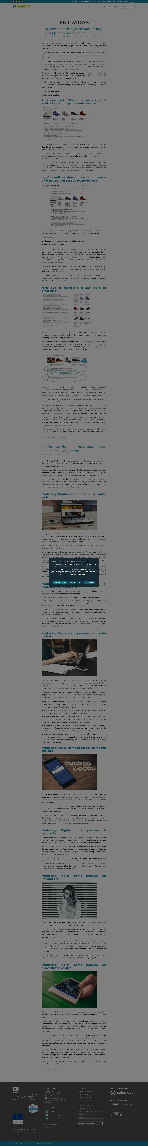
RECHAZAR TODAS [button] (75, 582)
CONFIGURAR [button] (89, 582)
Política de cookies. (80, 574)
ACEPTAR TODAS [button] (60, 582)
